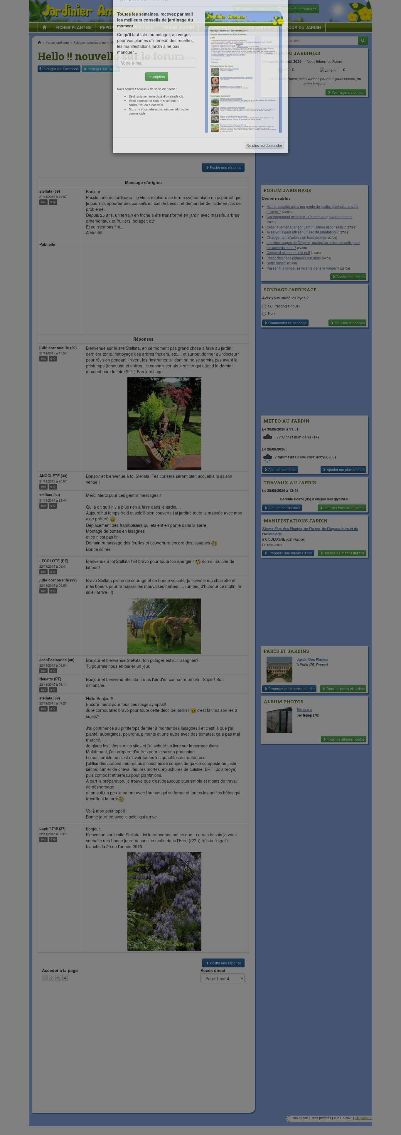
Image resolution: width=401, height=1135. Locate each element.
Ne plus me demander (264, 163)
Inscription (157, 94)
